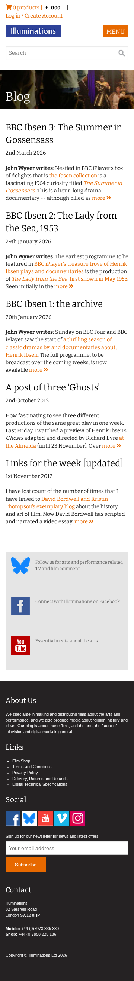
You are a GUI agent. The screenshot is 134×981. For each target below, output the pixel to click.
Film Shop (21, 761)
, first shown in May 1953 (69, 279)
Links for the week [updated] (64, 463)
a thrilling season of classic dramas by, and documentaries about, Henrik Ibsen (61, 347)
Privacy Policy (25, 772)
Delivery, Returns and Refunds (40, 778)
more (99, 198)
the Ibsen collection (73, 176)
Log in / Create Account (34, 16)
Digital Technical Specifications (39, 784)
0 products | (36, 7)
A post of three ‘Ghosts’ (53, 387)
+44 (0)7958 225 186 (37, 934)
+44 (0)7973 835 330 (40, 928)
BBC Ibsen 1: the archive (54, 304)
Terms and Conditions (32, 766)
